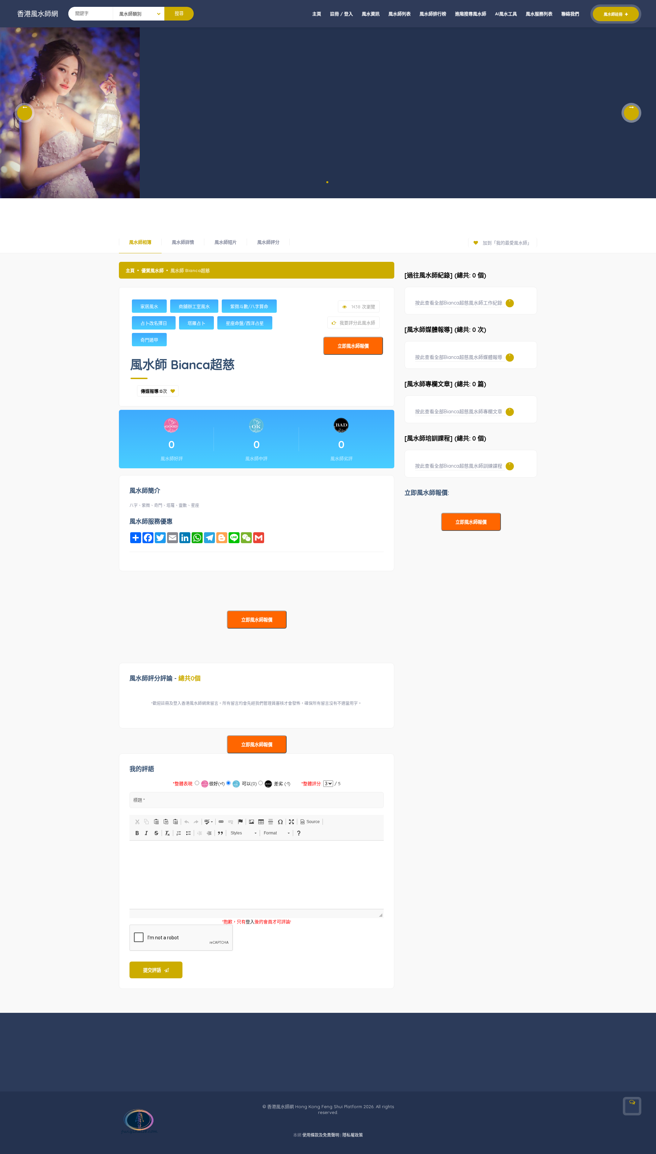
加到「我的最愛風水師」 (506, 242)
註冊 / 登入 (341, 13)
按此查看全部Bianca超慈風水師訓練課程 (458, 466)
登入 (250, 921)
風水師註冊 (614, 14)
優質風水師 (152, 270)
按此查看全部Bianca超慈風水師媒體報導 (458, 357)
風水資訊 (371, 13)
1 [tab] (327, 182)
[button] (137, 821)
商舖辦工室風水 (194, 306)
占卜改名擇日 (153, 323)
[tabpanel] (70, 112)
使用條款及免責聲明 (320, 1135)
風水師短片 (226, 242)
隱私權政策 (352, 1135)
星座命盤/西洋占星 (245, 323)
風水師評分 (268, 242)
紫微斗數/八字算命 (249, 306)
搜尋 (179, 13)
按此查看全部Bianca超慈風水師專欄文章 (458, 411)
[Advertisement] (328, 213)
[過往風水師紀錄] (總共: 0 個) (445, 275)
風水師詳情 (183, 242)
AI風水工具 (506, 13)
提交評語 (152, 970)
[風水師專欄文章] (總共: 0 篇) (445, 384)
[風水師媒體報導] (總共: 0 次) (445, 330)
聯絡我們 (570, 13)
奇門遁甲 (149, 340)
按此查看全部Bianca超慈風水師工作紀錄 (458, 303)
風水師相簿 (140, 242)
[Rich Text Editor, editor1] (256, 875)
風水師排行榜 (433, 13)
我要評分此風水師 (357, 322)
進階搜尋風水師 (470, 13)
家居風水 (149, 306)
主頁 (316, 13)
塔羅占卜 (196, 323)
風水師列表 (399, 13)
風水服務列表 (539, 13)
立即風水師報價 (353, 346)
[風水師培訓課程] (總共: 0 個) (445, 438)
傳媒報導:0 (152, 391)
